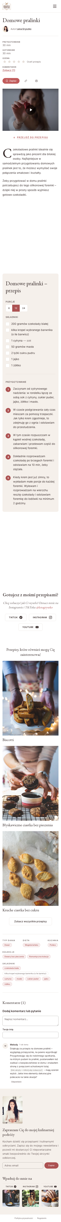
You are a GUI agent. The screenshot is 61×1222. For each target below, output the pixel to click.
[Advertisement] (30, 233)
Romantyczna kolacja (38, 956)
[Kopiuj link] (25, 81)
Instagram (40, 617)
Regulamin (41, 1218)
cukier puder (33, 979)
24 (23, 308)
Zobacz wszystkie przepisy (30, 921)
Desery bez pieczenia (14, 956)
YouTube (28, 627)
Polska (53, 945)
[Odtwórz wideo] (30, 110)
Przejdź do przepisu (32, 137)
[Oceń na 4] (19, 62)
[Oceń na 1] (5, 62)
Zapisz (12, 80)
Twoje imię (8, 1029)
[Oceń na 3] (14, 62)
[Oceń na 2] (9, 62)
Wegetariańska (31, 945)
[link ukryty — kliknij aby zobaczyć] (26, 1070)
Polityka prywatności (24, 1218)
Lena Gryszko (24, 29)
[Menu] (54, 6)
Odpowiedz (16, 1082)
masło (19, 979)
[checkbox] (7, 324)
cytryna (8, 979)
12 (16, 308)
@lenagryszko (44, 607)
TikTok (13, 617)
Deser (7, 945)
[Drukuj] (36, 81)
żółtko (7, 984)
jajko (46, 979)
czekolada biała (12, 968)
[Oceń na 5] (23, 62)
